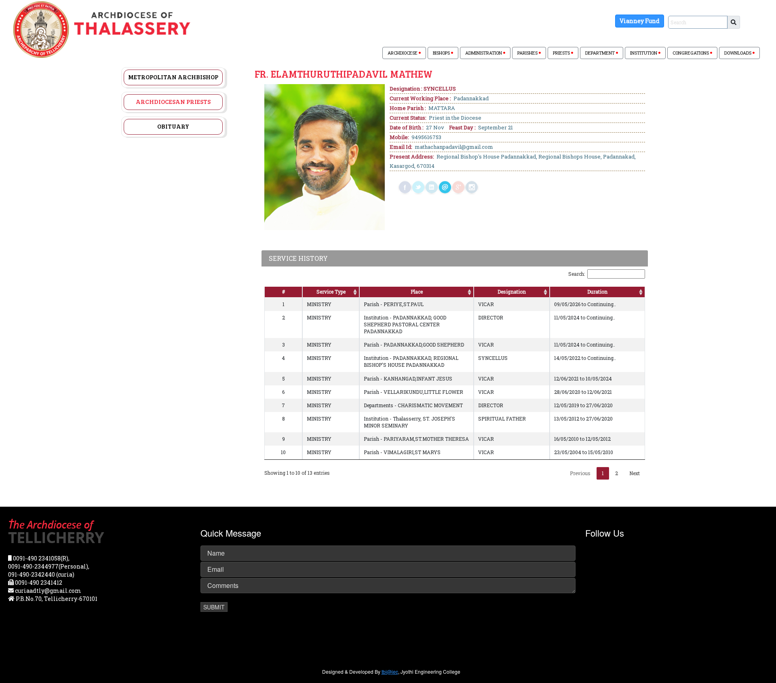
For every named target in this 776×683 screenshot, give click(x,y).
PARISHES (528, 53)
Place (417, 291)
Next (634, 473)
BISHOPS (442, 53)
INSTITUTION (644, 53)
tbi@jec (390, 671)
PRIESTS (562, 53)
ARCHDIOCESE (403, 53)
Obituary (173, 126)
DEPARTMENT (600, 53)
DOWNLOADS (738, 53)
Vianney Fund (640, 21)
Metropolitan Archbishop (173, 77)
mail (445, 187)
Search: (576, 274)
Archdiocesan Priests (173, 101)
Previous (580, 473)
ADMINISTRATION (484, 53)
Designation (512, 291)
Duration (597, 291)
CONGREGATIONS (691, 53)
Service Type (331, 291)
